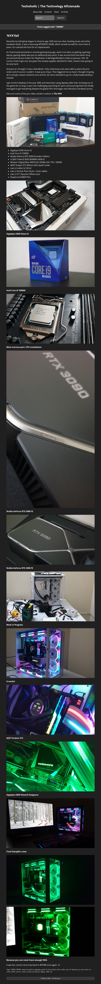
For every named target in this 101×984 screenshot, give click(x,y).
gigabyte (38, 969)
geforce (31, 969)
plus (86, 969)
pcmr (82, 969)
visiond (29, 972)
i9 (46, 969)
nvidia (63, 969)
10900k (13, 969)
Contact (48, 12)
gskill (43, 969)
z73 (51, 972)
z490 (47, 972)
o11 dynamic (73, 969)
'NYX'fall (12, 35)
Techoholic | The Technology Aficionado (50, 6)
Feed (56, 12)
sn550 (13, 972)
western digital (40, 972)
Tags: (8, 969)
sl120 (8, 972)
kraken (53, 969)
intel (49, 969)
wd (33, 972)
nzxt (67, 969)
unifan (24, 972)
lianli (58, 969)
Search (60, 17)
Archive (64, 12)
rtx (90, 969)
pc (79, 969)
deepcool (25, 969)
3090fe (18, 969)
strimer (18, 972)
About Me (37, 12)
